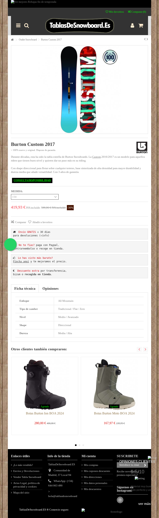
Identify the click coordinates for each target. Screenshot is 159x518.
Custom (96, 156)
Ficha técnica (24, 288)
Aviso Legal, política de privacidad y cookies (26, 484)
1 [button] (76, 445)
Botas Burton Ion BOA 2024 (45, 413)
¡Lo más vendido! (23, 465)
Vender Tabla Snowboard (27, 477)
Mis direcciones (93, 477)
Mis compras (91, 465)
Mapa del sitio (21, 492)
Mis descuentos (92, 489)
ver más (144, 504)
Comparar (20, 222)
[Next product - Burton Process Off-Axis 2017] (147, 39)
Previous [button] (139, 349)
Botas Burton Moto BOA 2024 (114, 413)
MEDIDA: (17, 191)
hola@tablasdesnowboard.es (64, 496)
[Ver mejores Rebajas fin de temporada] (79, 4)
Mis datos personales (95, 483)
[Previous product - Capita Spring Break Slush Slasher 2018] (145, 39)
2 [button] (79, 445)
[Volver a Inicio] (12, 40)
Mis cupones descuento (97, 471)
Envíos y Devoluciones (26, 471)
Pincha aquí (21, 261)
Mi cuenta (89, 456)
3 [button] (83, 445)
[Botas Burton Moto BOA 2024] (114, 384)
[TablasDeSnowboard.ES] (79, 25)
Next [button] (145, 349)
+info (44, 235)
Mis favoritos (116, 11)
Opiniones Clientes (137, 461)
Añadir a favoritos (42, 222)
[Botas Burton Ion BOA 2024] (44, 384)
